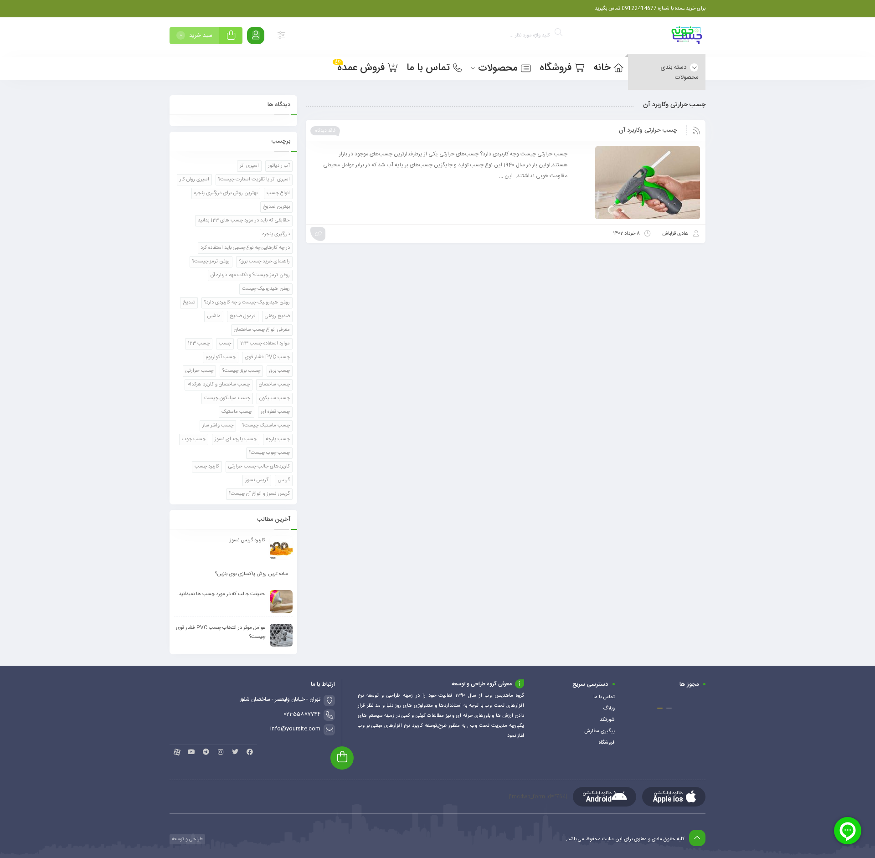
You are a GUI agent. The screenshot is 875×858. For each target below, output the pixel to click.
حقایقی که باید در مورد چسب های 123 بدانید (244, 220)
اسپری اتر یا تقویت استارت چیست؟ (254, 179)
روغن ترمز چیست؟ (211, 261)
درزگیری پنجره (276, 234)
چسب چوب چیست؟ (269, 453)
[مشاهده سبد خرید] (231, 37)
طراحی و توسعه (186, 839)
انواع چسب (278, 193)
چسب (225, 343)
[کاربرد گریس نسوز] (281, 547)
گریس (284, 480)
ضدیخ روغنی (277, 316)
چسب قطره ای (275, 412)
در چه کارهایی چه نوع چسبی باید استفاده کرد (245, 248)
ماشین (214, 316)
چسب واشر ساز (217, 425)
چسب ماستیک (236, 412)
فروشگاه (607, 743)
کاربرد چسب (207, 466)
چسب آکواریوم (221, 357)
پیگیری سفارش (599, 731)
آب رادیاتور (279, 166)
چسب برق (279, 371)
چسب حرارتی (199, 371)
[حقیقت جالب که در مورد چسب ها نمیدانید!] (281, 601)
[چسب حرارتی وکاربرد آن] (638, 182)
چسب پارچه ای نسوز (236, 439)
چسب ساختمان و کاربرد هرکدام (218, 384)
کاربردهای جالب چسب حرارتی (259, 466)
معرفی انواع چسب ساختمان (262, 330)
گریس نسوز (256, 480)
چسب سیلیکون (274, 398)
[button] (669, 708)
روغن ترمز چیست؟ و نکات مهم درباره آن (250, 275)
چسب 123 (199, 343)
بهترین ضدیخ (276, 207)
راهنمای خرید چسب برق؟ (264, 261)
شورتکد (607, 720)
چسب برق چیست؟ (241, 371)
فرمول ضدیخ (243, 316)
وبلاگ (609, 708)
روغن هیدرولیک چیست (266, 289)
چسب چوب (194, 439)
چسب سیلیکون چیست (227, 398)
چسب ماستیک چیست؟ (266, 425)
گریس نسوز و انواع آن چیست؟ (259, 494)
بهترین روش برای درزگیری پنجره (225, 193)
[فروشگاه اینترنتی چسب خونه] (687, 37)
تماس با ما (604, 697)
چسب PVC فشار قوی (267, 357)
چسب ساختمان (274, 384)
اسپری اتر (249, 166)
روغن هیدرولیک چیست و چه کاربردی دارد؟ (247, 302)
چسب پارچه (278, 439)
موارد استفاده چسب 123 (265, 343)
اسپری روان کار (194, 179)
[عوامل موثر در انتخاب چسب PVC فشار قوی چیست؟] (281, 635)
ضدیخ (189, 302)
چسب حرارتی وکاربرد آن (648, 130)
